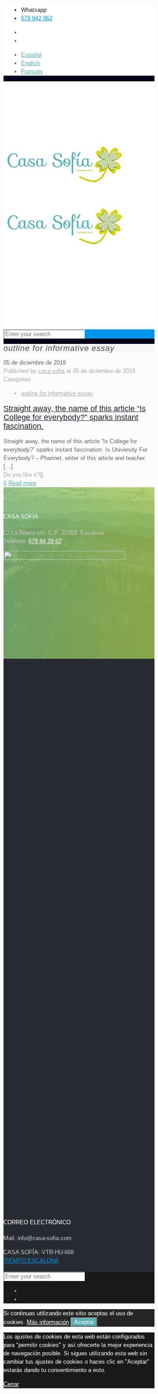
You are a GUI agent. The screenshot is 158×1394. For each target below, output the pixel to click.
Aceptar (84, 1322)
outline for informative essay (57, 393)
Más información (48, 1322)
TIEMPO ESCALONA (31, 1260)
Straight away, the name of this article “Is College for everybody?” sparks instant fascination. (75, 417)
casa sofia (51, 371)
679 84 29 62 (45, 541)
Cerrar (11, 1384)
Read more (22, 483)
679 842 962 (36, 18)
